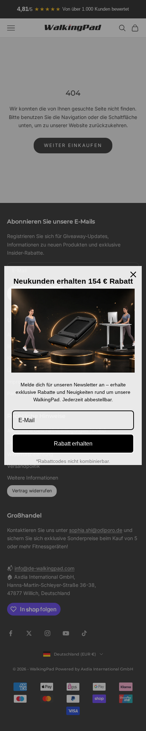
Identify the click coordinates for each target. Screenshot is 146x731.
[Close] (133, 274)
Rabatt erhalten (73, 444)
